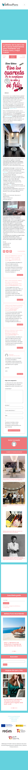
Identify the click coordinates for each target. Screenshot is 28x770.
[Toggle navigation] (24, 5)
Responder (20, 275)
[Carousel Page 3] (14, 651)
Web (6, 415)
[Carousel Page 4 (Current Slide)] (15, 651)
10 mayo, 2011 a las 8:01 (13, 285)
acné (10, 184)
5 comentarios (21, 251)
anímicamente (8, 116)
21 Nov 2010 (4, 56)
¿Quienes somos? (14, 718)
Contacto (14, 721)
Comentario (8, 388)
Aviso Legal (14, 719)
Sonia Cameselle (22, 56)
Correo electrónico (10, 410)
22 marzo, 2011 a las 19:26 (14, 334)
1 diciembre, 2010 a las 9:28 (14, 355)
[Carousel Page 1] (12, 651)
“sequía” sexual (12, 108)
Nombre (7, 405)
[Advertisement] (14, 24)
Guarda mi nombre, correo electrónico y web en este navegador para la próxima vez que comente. (13, 424)
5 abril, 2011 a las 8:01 (13, 309)
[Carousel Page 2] (13, 651)
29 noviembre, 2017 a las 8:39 (14, 260)
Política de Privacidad (14, 716)
